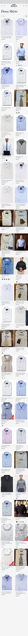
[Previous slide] (1, 1)
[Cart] (26, 5)
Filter (3, 16)
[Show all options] (24, 65)
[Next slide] (26, 1)
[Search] (4, 5)
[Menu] (1, 5)
